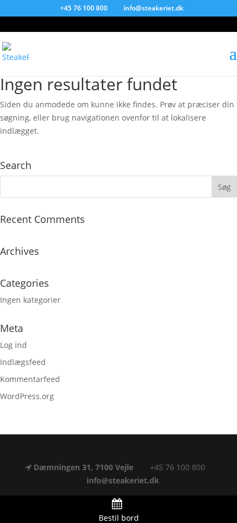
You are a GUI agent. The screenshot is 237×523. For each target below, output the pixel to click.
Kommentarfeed (30, 379)
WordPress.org (27, 396)
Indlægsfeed (23, 362)
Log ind (13, 345)
